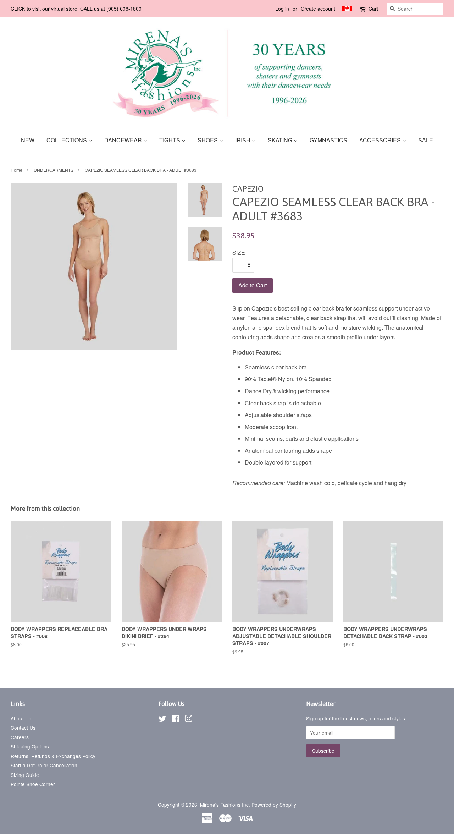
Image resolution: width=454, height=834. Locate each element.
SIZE (238, 252)
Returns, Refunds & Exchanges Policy (53, 755)
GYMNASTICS (328, 140)
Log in (282, 8)
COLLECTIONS (67, 140)
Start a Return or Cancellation (44, 765)
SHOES (208, 140)
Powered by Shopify (273, 804)
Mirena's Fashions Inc (224, 804)
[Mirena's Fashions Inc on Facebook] (175, 719)
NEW (27, 140)
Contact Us (23, 727)
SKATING (281, 140)
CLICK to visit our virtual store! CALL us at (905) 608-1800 (76, 8)
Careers (20, 737)
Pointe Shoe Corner (33, 784)
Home (16, 170)
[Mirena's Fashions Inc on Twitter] (162, 719)
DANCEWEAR (123, 140)
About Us (21, 718)
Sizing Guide (25, 774)
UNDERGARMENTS (53, 170)
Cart (373, 8)
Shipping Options (30, 746)
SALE (425, 140)
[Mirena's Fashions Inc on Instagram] (188, 719)
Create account (318, 8)
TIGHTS (170, 140)
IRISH (243, 140)
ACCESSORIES (380, 140)
